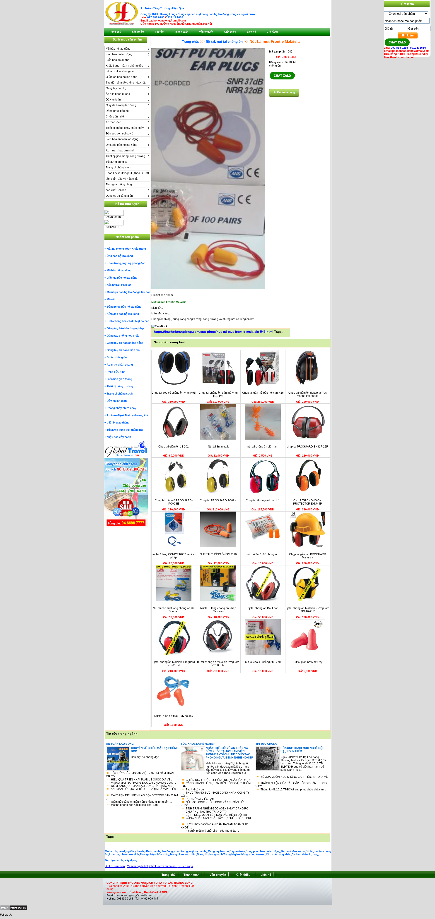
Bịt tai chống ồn (117, 357)
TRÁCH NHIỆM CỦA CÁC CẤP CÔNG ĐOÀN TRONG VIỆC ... (291, 785)
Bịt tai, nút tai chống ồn (120, 71)
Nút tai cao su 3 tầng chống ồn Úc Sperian (173, 610)
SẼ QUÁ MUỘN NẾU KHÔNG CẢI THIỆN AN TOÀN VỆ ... (292, 778)
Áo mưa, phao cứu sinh (120, 150)
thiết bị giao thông (118, 422)
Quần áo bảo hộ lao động (121, 77)
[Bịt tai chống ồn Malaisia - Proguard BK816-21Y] (307, 600)
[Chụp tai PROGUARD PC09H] (218, 492)
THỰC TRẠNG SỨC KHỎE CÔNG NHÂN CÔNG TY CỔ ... (215, 794)
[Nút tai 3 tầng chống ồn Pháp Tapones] (218, 600)
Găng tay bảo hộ (116, 88)
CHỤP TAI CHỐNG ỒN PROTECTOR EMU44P (307, 502)
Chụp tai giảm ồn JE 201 (173, 446)
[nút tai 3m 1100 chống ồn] (263, 546)
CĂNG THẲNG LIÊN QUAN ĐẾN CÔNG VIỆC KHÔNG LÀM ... (216, 785)
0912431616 (417, 47)
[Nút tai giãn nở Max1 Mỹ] (307, 654)
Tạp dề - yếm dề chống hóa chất (125, 82)
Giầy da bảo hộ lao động (121, 105)
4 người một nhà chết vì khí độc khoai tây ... (212, 830)
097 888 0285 (155, 17)
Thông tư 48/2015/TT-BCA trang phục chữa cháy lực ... (294, 789)
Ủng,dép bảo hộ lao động (121, 144)
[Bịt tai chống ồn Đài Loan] (263, 600)
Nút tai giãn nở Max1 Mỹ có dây (173, 716)
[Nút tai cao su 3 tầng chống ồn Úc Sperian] (173, 600)
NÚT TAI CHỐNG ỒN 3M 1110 (218, 554)
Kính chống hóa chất (120, 321)
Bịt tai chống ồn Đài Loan (262, 608)
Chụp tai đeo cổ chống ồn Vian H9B (174, 392)
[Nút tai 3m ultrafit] (218, 438)
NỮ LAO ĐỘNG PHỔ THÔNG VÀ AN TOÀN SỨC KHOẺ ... (213, 804)
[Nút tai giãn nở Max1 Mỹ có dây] (173, 708)
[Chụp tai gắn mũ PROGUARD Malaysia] (307, 546)
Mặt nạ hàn (142, 321)
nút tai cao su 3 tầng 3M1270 (263, 662)
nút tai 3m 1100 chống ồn (262, 554)
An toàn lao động (120, 743)
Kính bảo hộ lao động (119, 54)
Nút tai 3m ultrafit (218, 446)
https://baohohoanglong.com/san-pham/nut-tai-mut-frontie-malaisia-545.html (214, 331)
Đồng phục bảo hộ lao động (124, 306)
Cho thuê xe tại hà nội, (163, 866)
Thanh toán (191, 874)
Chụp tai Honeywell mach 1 (263, 500)
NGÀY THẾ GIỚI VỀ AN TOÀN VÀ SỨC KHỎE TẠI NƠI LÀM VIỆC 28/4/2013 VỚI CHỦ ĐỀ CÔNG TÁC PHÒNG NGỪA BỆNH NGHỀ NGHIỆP (229, 753)
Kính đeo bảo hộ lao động (123, 314)
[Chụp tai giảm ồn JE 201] (173, 438)
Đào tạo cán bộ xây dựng (121, 860)
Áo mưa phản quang (120, 364)
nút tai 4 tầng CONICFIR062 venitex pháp (174, 556)
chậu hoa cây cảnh (119, 437)
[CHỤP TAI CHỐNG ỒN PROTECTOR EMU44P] (307, 492)
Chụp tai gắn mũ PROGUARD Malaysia (307, 556)
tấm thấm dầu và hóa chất (122, 178)
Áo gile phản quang (118, 94)
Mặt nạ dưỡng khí (136, 415)
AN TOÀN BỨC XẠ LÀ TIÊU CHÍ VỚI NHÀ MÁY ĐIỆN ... (141, 790)
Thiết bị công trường (120, 386)
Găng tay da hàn (117, 350)
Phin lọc (126, 285)
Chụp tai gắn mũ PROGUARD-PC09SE (174, 502)
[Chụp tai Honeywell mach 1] (263, 492)
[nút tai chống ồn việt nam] (263, 438)
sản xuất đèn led (116, 190)
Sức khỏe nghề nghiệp (198, 743)
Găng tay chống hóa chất (123, 335)
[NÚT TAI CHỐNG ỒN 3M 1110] (218, 546)
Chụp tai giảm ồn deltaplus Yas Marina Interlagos (307, 394)
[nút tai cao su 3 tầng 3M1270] (263, 654)
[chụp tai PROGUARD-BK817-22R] (307, 438)
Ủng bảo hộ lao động (120, 256)
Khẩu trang (139, 248)
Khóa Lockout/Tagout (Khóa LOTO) (127, 173)
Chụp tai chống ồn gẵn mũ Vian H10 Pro (218, 394)
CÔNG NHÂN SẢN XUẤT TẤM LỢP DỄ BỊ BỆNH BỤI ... (216, 819)
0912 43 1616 (174, 17)
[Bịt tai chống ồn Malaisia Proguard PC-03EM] (173, 654)
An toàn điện (113, 122)
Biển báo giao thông (119, 379)
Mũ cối (145, 292)
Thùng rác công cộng (119, 184)
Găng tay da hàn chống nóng (125, 343)
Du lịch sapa (185, 866)
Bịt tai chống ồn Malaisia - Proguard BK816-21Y (307, 610)
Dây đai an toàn (117, 400)
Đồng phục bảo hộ (117, 110)
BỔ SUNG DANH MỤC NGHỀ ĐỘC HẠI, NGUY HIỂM (302, 750)
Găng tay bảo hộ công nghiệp (125, 328)
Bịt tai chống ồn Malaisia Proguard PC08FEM (218, 664)
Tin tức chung (266, 743)
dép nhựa (113, 285)
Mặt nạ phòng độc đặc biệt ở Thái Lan (134, 805)
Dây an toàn (113, 99)
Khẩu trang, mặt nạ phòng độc (124, 65)
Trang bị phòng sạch (118, 167)
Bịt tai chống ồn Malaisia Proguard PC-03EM (173, 664)
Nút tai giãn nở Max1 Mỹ (307, 662)
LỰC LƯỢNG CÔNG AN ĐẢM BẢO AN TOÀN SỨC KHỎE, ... (214, 826)
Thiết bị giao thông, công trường (125, 156)
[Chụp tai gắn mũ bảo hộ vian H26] (263, 384)
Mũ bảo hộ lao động (118, 48)
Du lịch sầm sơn (115, 866)
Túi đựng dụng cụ (117, 161)
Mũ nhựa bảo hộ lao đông (123, 292)
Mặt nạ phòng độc (118, 248)
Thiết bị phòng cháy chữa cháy (125, 127)
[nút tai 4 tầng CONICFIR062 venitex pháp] (173, 546)
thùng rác (137, 429)
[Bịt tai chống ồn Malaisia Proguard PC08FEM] (218, 654)
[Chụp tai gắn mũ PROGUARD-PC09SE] (173, 492)
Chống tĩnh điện (116, 116)
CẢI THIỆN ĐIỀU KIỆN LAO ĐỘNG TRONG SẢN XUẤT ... (142, 797)
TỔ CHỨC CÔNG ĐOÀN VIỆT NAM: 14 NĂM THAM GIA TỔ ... (140, 775)
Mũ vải (111, 299)
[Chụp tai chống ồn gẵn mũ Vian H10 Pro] (218, 384)
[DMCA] (13, 909)
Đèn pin (135, 350)
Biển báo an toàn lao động (122, 139)
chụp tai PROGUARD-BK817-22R (307, 446)
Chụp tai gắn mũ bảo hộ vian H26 (263, 392)
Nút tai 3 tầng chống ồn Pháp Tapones (218, 610)
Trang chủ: (190, 41)
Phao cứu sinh (116, 371)
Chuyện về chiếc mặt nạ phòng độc (154, 750)
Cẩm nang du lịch (138, 866)
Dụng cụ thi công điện (119, 195)
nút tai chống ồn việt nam (262, 446)
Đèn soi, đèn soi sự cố (119, 133)
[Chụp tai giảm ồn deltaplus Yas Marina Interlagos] (307, 384)
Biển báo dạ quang (117, 60)
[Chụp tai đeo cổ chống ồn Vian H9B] (173, 384)
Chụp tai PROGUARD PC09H (218, 500)
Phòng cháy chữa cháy (121, 408)
